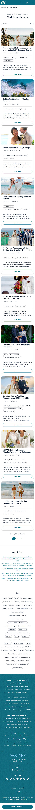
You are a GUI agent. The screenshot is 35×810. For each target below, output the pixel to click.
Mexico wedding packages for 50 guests (17, 739)
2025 (5, 406)
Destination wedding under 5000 (13, 408)
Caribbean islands (8, 57)
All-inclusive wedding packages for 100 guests (17, 745)
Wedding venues (17, 667)
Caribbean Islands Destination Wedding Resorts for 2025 (15, 502)
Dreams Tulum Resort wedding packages (17, 724)
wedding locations (21, 257)
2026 (5, 354)
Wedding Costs (16, 647)
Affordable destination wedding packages (17, 707)
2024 (5, 460)
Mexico (17, 636)
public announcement (13, 640)
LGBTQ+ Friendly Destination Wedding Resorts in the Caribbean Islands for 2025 (16, 451)
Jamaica (26, 633)
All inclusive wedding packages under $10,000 (17, 710)
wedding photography (11, 657)
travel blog (5, 647)
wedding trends (23, 664)
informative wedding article (13, 633)
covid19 (18, 605)
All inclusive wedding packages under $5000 (17, 703)
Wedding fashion (27, 647)
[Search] (31, 23)
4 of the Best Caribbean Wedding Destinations (16, 100)
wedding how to (18, 650)
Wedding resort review (23, 660)
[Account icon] (27, 3)
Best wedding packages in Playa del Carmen (17, 736)
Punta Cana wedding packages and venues (17, 689)
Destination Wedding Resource (12, 357)
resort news (25, 209)
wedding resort (20, 109)
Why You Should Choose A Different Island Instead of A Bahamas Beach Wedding (17, 49)
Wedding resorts (21, 462)
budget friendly (13, 406)
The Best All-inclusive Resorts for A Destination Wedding (17, 298)
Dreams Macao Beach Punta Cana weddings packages (17, 721)
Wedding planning (25, 657)
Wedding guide (6, 650)
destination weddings (17, 619)
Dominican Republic (24, 626)
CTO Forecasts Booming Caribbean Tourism (17, 198)
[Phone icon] (21, 3)
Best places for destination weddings (17, 742)
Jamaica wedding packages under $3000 (17, 700)
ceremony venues (8, 605)
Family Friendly (23, 629)
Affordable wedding (9, 155)
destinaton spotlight (21, 57)
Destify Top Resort (8, 608)
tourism (28, 643)
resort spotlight (8, 60)
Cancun (17, 601)
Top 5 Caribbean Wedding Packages (17, 148)
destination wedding (17, 612)
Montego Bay (25, 636)
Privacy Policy (17, 792)
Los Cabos (8, 636)
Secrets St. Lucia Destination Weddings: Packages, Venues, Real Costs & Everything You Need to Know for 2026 (17, 558)
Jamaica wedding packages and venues (17, 683)
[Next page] (21, 538)
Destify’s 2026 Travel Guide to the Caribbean (16, 346)
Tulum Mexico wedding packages (17, 692)
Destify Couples (28, 605)
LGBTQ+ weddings (9, 462)
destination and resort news (11, 209)
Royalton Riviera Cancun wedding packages (17, 718)
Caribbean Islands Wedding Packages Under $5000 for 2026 (16, 397)
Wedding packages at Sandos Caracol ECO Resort (17, 727)
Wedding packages (9, 158)
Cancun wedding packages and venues (18, 686)
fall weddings (11, 629)
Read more (21, 74)
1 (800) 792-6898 (18, 770)
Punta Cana (25, 640)
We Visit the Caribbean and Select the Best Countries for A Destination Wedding (17, 249)
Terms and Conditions (17, 788)
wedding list (29, 650)
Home (3, 7)
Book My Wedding (17, 806)
